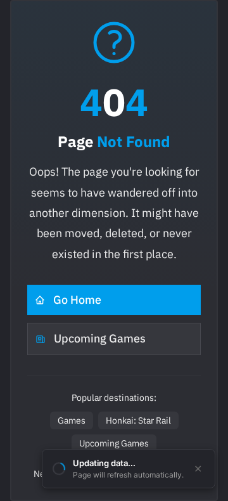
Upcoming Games (100, 338)
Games (72, 420)
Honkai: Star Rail (138, 420)
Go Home (77, 299)
